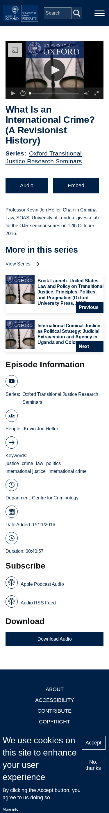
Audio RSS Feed (38, 602)
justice (12, 463)
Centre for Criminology (55, 497)
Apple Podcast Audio (42, 584)
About (55, 689)
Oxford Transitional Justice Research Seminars (60, 398)
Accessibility (54, 700)
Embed (76, 185)
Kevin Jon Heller (41, 428)
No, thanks (93, 765)
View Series (18, 263)
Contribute (54, 711)
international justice (26, 471)
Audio (26, 185)
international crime (68, 471)
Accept (93, 743)
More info (10, 809)
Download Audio (54, 639)
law (39, 463)
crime (27, 463)
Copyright (54, 722)
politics (53, 463)
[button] (54, 70)
